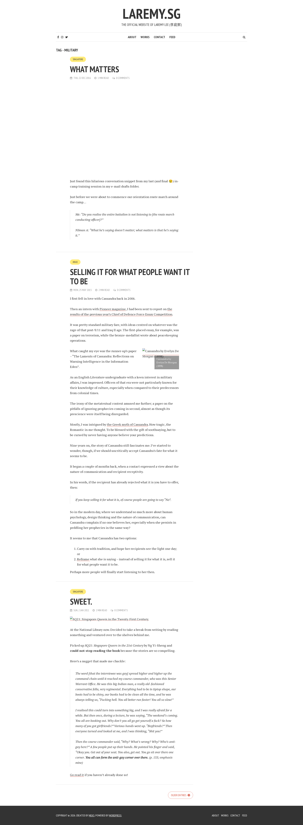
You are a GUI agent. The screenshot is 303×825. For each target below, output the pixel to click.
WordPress (115, 815)
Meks (92, 815)
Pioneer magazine (113, 309)
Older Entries (179, 795)
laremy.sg (151, 14)
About (132, 37)
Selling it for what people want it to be (130, 276)
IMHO (75, 262)
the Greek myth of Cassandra (127, 424)
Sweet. (81, 601)
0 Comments (123, 78)
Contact (159, 37)
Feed (172, 37)
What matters (94, 69)
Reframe (83, 559)
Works (145, 37)
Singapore (78, 59)
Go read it (77, 775)
